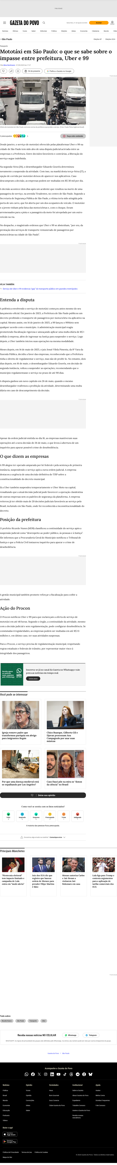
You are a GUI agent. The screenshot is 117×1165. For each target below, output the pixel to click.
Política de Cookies (41, 1152)
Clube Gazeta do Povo (57, 1105)
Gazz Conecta (54, 1100)
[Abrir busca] (44, 22)
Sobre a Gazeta (77, 1090)
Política (54, 31)
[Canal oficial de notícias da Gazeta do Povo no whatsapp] (26, 1074)
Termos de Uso (26, 1152)
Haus (51, 1090)
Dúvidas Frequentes (103, 1100)
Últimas (15, 31)
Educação (6, 1110)
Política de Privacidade (11, 1152)
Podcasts (6, 1115)
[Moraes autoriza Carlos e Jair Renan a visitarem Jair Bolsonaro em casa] (73, 864)
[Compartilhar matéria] (11, 71)
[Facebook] (33, 1074)
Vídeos (5, 1120)
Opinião (28, 1095)
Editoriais (43, 31)
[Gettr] (84, 1074)
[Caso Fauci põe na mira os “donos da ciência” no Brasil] (65, 764)
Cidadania (95, 31)
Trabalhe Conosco (78, 1105)
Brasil (5, 1095)
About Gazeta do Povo (80, 1095)
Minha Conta (100, 1095)
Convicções (30, 1100)
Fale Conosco (100, 1105)
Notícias (5, 31)
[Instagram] (46, 1074)
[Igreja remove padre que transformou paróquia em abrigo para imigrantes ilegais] (20, 715)
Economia (83, 31)
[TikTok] (65, 1074)
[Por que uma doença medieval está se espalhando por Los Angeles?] (20, 764)
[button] (43, 838)
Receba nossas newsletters (77, 1117)
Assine (98, 1090)
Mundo (106, 31)
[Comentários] (3, 71)
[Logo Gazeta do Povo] (24, 22)
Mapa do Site (7, 1157)
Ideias (74, 31)
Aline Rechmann (9, 65)
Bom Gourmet (54, 1095)
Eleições (64, 31)
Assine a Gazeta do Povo (81, 1110)
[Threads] (71, 1074)
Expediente (76, 1100)
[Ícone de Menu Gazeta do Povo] (4, 23)
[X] (39, 1074)
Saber (34, 31)
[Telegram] (78, 1074)
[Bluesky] (90, 1074)
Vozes (25, 31)
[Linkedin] (52, 1074)
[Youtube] (58, 1074)
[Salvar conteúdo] (18, 71)
